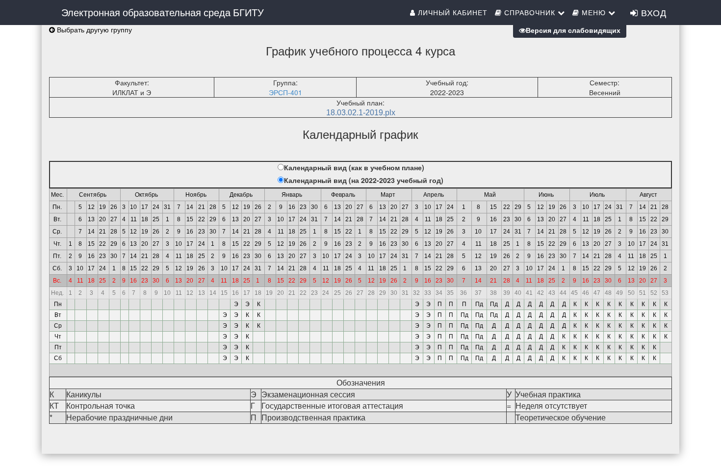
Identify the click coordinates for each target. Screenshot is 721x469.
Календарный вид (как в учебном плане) (354, 167)
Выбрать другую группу (93, 29)
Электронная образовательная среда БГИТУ (162, 12)
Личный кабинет (451, 12)
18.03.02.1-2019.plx (360, 112)
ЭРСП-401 (285, 92)
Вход (652, 12)
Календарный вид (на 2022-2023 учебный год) (363, 180)
